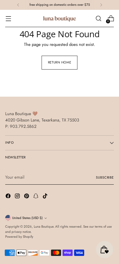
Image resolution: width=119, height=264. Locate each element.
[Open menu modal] (8, 19)
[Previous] (18, 5)
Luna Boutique (43, 226)
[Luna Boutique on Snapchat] (36, 197)
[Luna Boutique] (59, 18)
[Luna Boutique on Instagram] (17, 197)
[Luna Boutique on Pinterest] (27, 197)
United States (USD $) (27, 218)
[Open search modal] (98, 19)
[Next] (101, 5)
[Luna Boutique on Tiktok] (45, 197)
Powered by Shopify (19, 236)
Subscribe (105, 177)
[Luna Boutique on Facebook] (8, 197)
